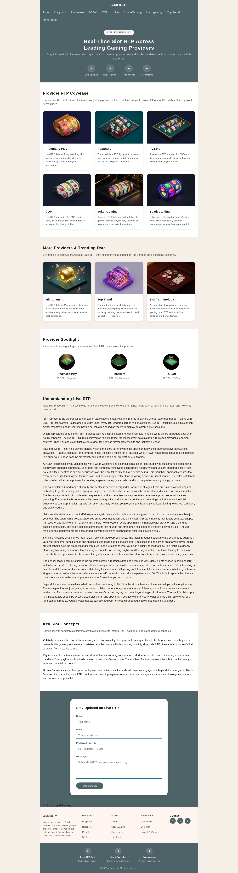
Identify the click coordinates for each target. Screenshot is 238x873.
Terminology (49, 19)
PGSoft (92, 12)
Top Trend (173, 12)
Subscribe (90, 785)
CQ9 (105, 12)
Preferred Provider (86, 743)
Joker (115, 12)
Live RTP (145, 827)
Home (45, 12)
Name (79, 716)
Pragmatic (60, 12)
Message (81, 756)
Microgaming (154, 12)
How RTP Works (149, 832)
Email (79, 729)
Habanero (77, 12)
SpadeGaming (133, 12)
